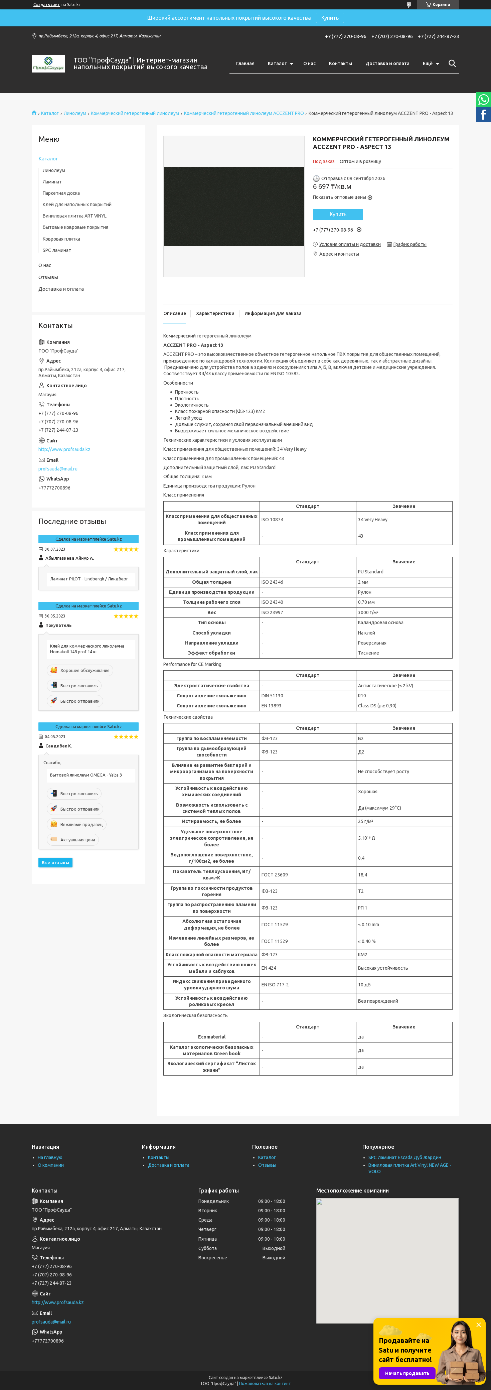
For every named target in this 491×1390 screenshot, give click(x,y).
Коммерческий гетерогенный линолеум (135, 113)
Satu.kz (276, 1377)
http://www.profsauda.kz (64, 449)
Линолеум (75, 113)
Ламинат (52, 181)
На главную (50, 1157)
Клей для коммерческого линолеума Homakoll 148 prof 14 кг (87, 649)
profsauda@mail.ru (57, 468)
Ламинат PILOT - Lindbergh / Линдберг (89, 578)
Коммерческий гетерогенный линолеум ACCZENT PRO (244, 113)
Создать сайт (46, 4)
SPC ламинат (57, 250)
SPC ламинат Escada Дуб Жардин (404, 1157)
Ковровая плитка (61, 239)
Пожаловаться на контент (265, 1383)
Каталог (277, 63)
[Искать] (451, 63)
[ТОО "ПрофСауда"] (48, 64)
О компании (51, 1165)
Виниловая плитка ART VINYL (75, 216)
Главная (245, 63)
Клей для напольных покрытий (77, 204)
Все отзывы (55, 862)
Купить (330, 18)
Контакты (340, 63)
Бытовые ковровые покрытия (75, 227)
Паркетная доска (61, 193)
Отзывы (48, 277)
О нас (309, 63)
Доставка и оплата (387, 63)
